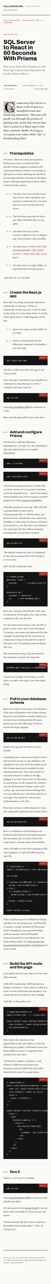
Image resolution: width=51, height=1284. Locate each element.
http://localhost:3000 (19, 407)
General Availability (32, 500)
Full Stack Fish (13, 6)
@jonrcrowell (31, 1208)
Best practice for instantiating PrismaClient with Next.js (23, 943)
